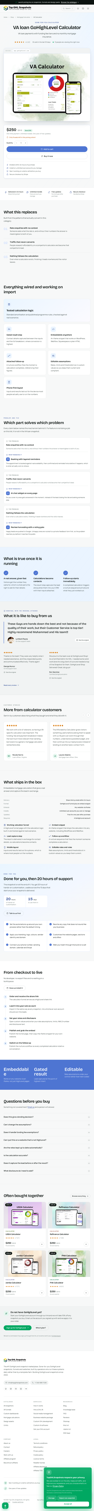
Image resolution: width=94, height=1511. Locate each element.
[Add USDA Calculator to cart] (42, 1244)
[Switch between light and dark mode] (78, 8)
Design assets (9, 1421)
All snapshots (8, 1406)
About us (7, 1443)
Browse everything (79, 1196)
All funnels (7, 1410)
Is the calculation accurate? (16, 1155)
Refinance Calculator (59, 1234)
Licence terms (38, 1459)
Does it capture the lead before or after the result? (26, 1163)
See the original (84, 640)
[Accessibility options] (5, 1505)
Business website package (43, 1417)
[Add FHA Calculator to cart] (86, 1292)
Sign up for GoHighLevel (16, 1328)
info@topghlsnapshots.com (18, 1383)
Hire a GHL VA (38, 1410)
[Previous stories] (83, 715)
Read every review (10, 685)
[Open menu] (88, 8)
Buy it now (48, 156)
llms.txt (66, 1425)
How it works (38, 1406)
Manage (51, 1498)
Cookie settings (17, 1502)
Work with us (8, 1455)
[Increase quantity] (26, 143)
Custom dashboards (11, 1413)
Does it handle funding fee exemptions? (21, 1132)
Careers (7, 1451)
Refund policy (38, 1447)
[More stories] (88, 715)
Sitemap (66, 1421)
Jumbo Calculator (13, 1282)
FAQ (64, 1413)
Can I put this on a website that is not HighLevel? (25, 1140)
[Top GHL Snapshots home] (17, 8)
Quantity (10, 143)
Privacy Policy (58, 1486)
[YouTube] (16, 1389)
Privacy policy (38, 1451)
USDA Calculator (13, 1234)
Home (5, 17)
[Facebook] (6, 1389)
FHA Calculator (56, 1282)
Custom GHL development (43, 1421)
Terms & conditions (40, 1443)
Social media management (43, 1413)
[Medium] (26, 1389)
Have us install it (16, 988)
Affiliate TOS (38, 1470)
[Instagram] (11, 1389)
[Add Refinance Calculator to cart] (86, 1244)
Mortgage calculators (11, 1417)
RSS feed (66, 1433)
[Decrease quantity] (16, 143)
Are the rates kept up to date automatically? (23, 1147)
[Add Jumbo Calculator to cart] (42, 1292)
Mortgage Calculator (23, 17)
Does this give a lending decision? (18, 1117)
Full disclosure (56, 1336)
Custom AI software (40, 1425)
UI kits (6, 1425)
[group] (47, 741)
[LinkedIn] (21, 1389)
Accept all (68, 1504)
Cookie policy (38, 1455)
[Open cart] (83, 8)
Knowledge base (69, 1410)
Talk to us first (15, 913)
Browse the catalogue (69, 2)
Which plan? (41, 1328)
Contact (7, 1447)
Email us (31, 1107)
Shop (12, 17)
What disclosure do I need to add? (18, 1171)
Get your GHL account (41, 1429)
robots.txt (67, 1429)
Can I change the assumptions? (17, 1124)
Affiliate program (10, 1459)
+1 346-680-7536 (41, 1383)
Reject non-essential (67, 1498)
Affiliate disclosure (40, 1466)
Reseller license (39, 1463)
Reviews (66, 1417)
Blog (64, 1406)
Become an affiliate (11, 1463)
